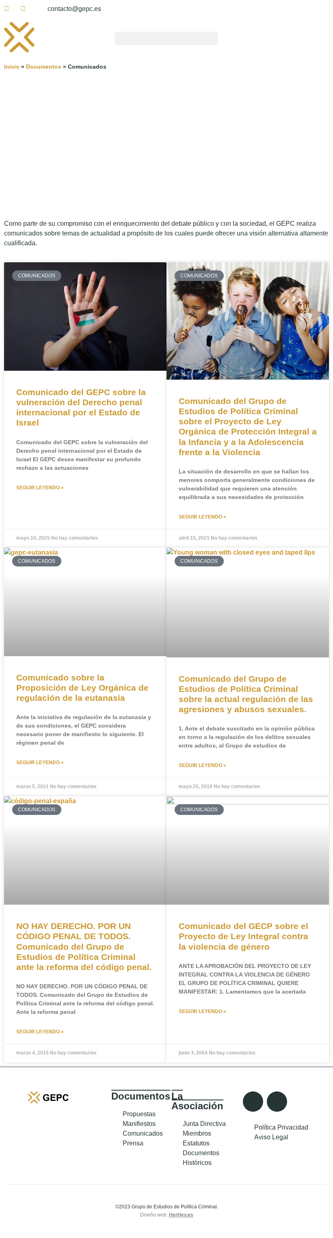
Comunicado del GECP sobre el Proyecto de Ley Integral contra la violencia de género (243, 936)
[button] (166, 38)
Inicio (11, 67)
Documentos (43, 67)
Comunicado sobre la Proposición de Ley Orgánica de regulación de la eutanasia (82, 687)
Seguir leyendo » (40, 487)
